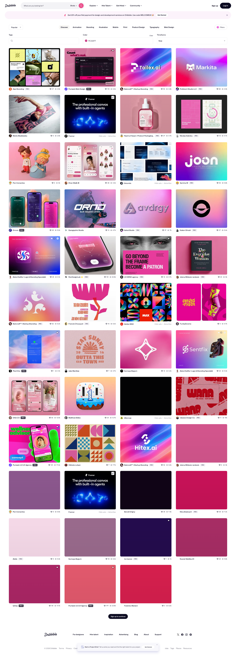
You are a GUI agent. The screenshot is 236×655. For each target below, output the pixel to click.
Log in (225, 6)
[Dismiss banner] (157, 644)
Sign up (215, 6)
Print (125, 27)
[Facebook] (182, 634)
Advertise (112, 136)
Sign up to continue (118, 616)
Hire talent (94, 634)
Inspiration (108, 634)
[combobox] (45, 5)
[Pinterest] (191, 634)
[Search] (81, 5)
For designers (78, 634)
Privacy (69, 648)
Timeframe (161, 35)
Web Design (169, 27)
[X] (178, 634)
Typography (154, 27)
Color (85, 35)
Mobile (115, 27)
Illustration (103, 27)
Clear (151, 35)
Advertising (123, 634)
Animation (77, 27)
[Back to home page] (10, 5)
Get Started (162, 15)
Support (158, 634)
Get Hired (120, 6)
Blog (136, 634)
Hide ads (102, 136)
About (146, 634)
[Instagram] (186, 634)
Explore (93, 6)
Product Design (138, 27)
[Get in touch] (46, 82)
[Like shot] (55, 82)
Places (178, 648)
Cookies (77, 648)
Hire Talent (106, 6)
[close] (227, 15)
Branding (90, 27)
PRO (27, 89)
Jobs (166, 648)
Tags (11, 35)
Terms (61, 648)
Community (135, 6)
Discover (64, 27)
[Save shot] (51, 82)
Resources (187, 648)
